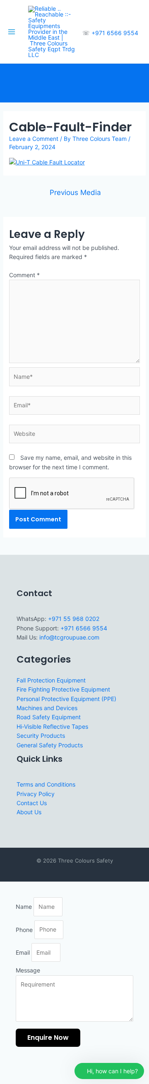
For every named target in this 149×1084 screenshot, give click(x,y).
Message (28, 970)
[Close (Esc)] (63, 1069)
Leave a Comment (33, 138)
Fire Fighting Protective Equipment (63, 689)
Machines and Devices (47, 707)
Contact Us (32, 802)
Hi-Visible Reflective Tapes (52, 726)
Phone (25, 929)
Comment (24, 274)
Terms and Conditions (46, 784)
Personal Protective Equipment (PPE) (66, 698)
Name (25, 906)
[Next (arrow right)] (26, 1080)
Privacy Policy (36, 793)
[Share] (44, 1069)
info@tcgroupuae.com (69, 637)
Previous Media (75, 192)
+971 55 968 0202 (73, 618)
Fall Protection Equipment (51, 680)
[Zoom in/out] (8, 1069)
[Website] (74, 435)
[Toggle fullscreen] (26, 1069)
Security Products (41, 735)
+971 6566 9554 (114, 32)
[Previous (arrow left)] (8, 1080)
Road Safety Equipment (49, 716)
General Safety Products (50, 745)
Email (23, 952)
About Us (29, 811)
